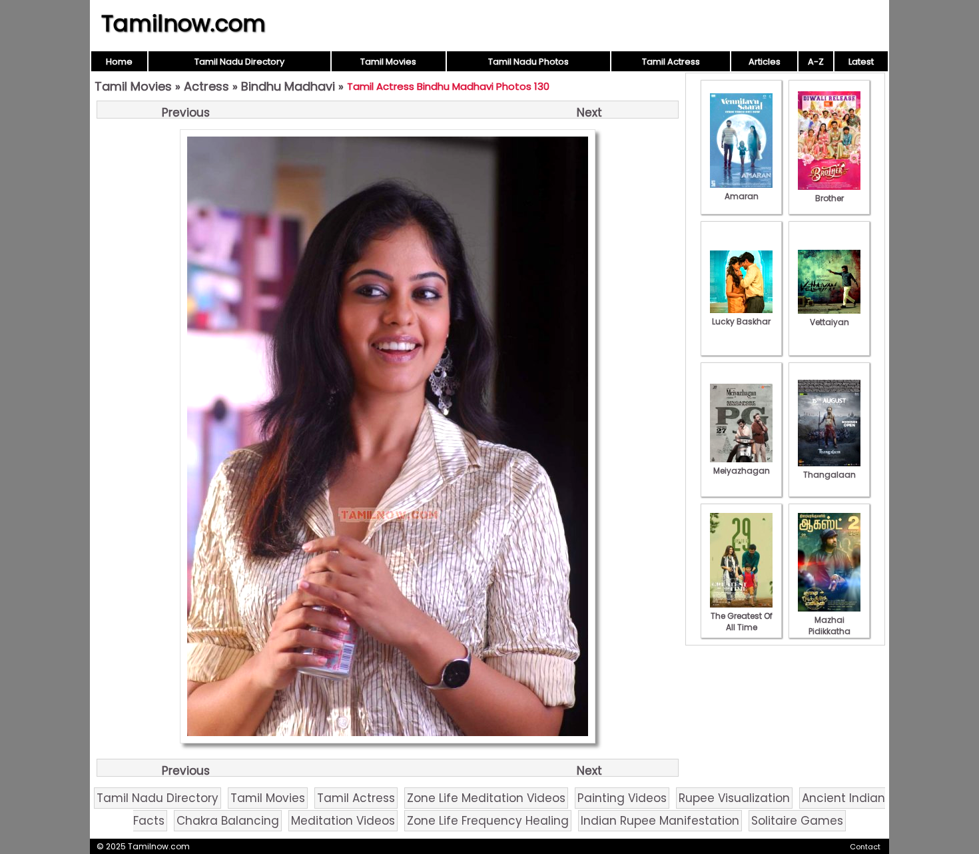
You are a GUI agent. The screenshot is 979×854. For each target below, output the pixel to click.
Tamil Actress (671, 61)
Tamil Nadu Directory (239, 61)
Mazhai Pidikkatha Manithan (829, 631)
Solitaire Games (797, 821)
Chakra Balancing (227, 821)
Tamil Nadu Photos (528, 61)
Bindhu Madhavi (288, 86)
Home (119, 61)
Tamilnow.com (183, 23)
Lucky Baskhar (741, 321)
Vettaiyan (829, 322)
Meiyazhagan (741, 470)
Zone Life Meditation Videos (486, 798)
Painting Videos (622, 798)
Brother (829, 198)
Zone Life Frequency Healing (488, 821)
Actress (206, 86)
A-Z (816, 61)
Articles (765, 61)
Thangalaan (829, 474)
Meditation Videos (343, 821)
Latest (861, 61)
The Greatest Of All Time (742, 621)
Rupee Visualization (734, 798)
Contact (865, 846)
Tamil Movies (388, 61)
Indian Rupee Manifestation (660, 821)
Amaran (742, 196)
